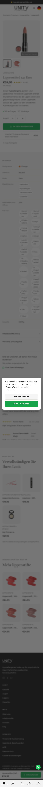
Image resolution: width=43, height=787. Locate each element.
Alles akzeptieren (21, 404)
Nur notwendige (21, 397)
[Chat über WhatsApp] (38, 767)
